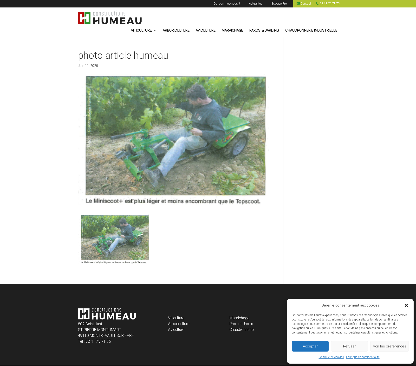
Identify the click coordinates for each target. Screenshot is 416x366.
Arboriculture (178, 323)
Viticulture (176, 318)
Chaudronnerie (241, 329)
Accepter (310, 346)
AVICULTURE (205, 31)
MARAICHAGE (232, 31)
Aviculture (176, 329)
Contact (305, 3)
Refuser (349, 346)
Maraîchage (239, 318)
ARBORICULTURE (176, 31)
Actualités (255, 3)
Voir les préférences (389, 346)
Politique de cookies (331, 357)
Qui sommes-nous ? (227, 3)
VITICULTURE (141, 31)
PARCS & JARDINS (264, 31)
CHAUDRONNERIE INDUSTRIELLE (311, 31)
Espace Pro (279, 3)
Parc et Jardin (241, 323)
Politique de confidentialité (363, 357)
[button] (406, 305)
